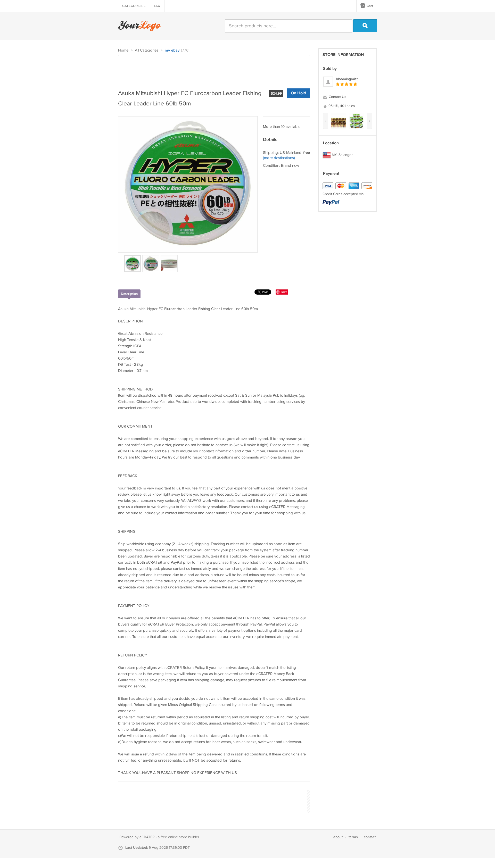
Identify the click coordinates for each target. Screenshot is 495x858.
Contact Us (337, 97)
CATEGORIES (132, 6)
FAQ (157, 6)
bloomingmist (347, 79)
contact (370, 837)
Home (123, 50)
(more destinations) (279, 158)
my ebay (172, 50)
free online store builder (180, 837)
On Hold (298, 93)
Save (284, 292)
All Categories (146, 50)
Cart (369, 6)
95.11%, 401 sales (341, 106)
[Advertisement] (212, 70)
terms (353, 837)
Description (129, 294)
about (338, 837)
